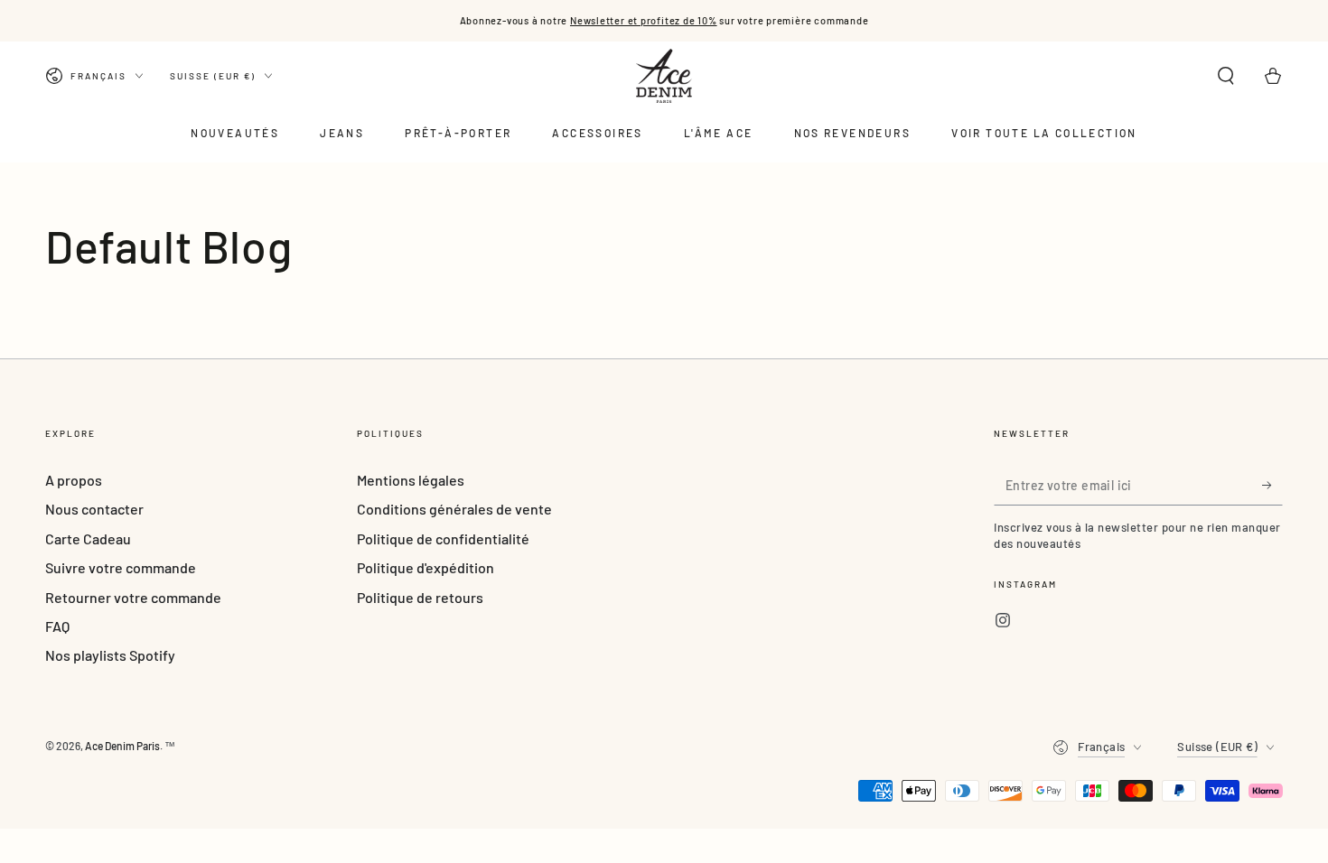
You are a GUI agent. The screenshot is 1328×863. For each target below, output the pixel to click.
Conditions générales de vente (454, 508)
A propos (73, 479)
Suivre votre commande (120, 567)
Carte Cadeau (88, 538)
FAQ (57, 626)
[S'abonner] (1272, 485)
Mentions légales (410, 479)
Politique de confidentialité (443, 538)
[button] (1225, 76)
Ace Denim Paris (122, 745)
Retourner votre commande (133, 597)
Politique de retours (420, 597)
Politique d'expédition (425, 567)
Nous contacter (94, 508)
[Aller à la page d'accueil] (664, 76)
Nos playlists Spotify (110, 654)
